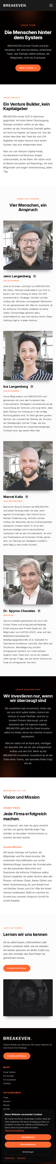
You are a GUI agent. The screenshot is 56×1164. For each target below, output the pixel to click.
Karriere (6, 1101)
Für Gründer (8, 1076)
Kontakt (6, 1109)
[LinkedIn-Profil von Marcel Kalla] (26, 497)
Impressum (21, 1158)
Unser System (9, 1072)
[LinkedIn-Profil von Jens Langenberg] (34, 276)
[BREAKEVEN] (15, 5)
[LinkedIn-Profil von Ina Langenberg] (32, 386)
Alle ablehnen (28, 1137)
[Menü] (51, 5)
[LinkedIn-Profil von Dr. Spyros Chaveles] (39, 611)
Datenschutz (10, 1158)
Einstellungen (28, 1152)
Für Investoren (9, 1080)
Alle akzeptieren (28, 1144)
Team (5, 1097)
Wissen (6, 1105)
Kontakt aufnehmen (16, 968)
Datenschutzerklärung (14, 1130)
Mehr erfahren (26, 68)
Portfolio (7, 1083)
